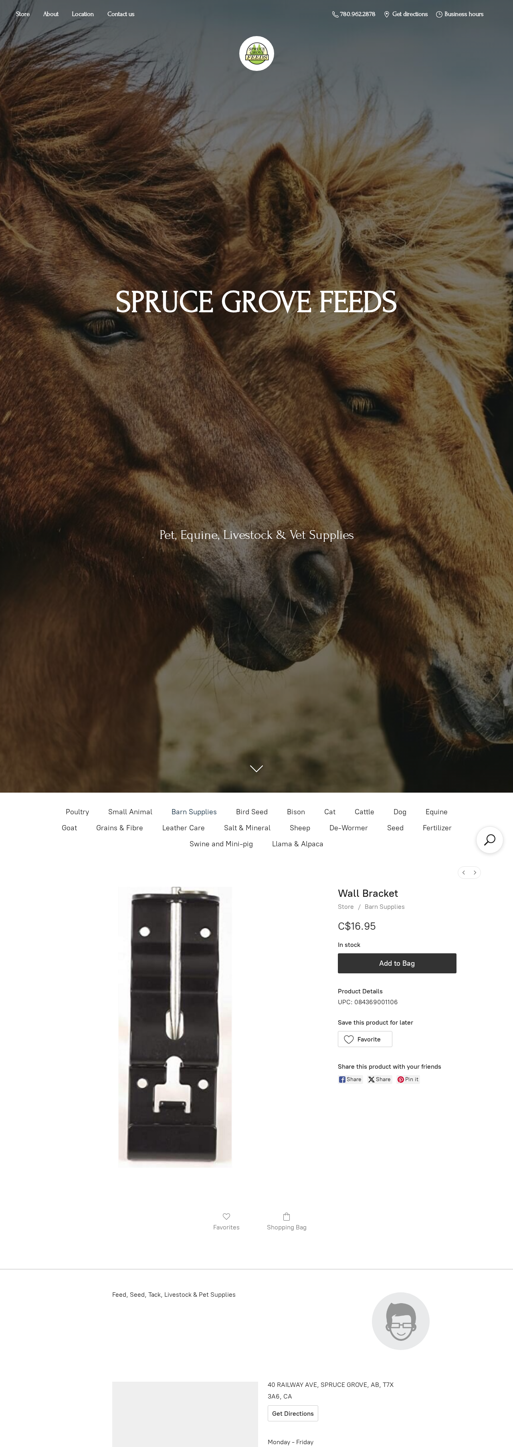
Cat (329, 811)
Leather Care (183, 827)
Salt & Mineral (247, 827)
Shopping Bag (287, 1227)
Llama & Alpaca (297, 844)
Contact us (121, 14)
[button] (365, 1039)
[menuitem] (463, 872)
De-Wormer (348, 827)
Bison (296, 811)
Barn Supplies (194, 811)
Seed (395, 827)
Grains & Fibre (119, 827)
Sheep (300, 827)
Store (23, 14)
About (51, 14)
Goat (69, 827)
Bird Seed (252, 811)
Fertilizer (437, 827)
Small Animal (130, 811)
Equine (437, 811)
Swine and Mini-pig (221, 844)
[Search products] (490, 840)
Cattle (364, 811)
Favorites (226, 1227)
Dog (400, 811)
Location (83, 14)
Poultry (77, 811)
